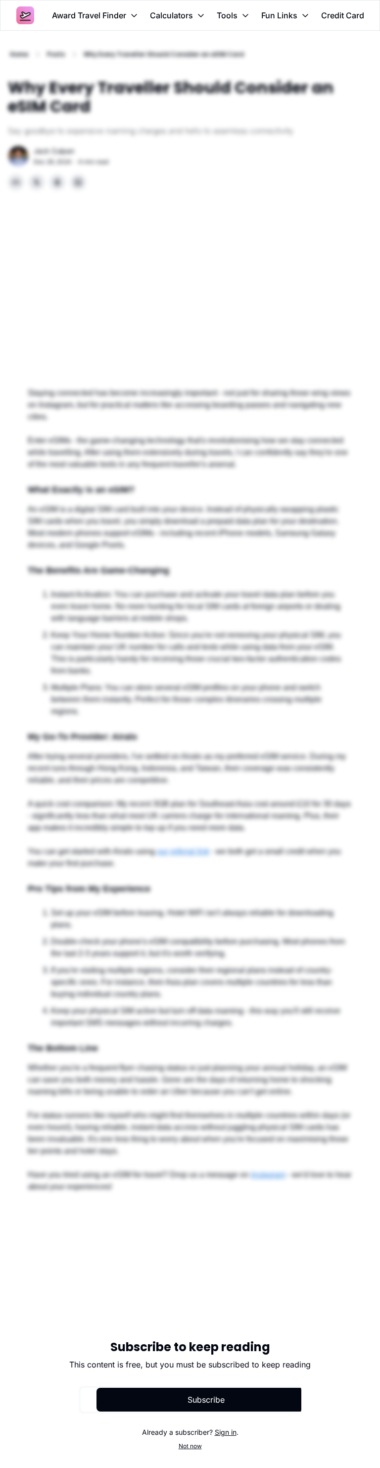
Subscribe (206, 1400)
